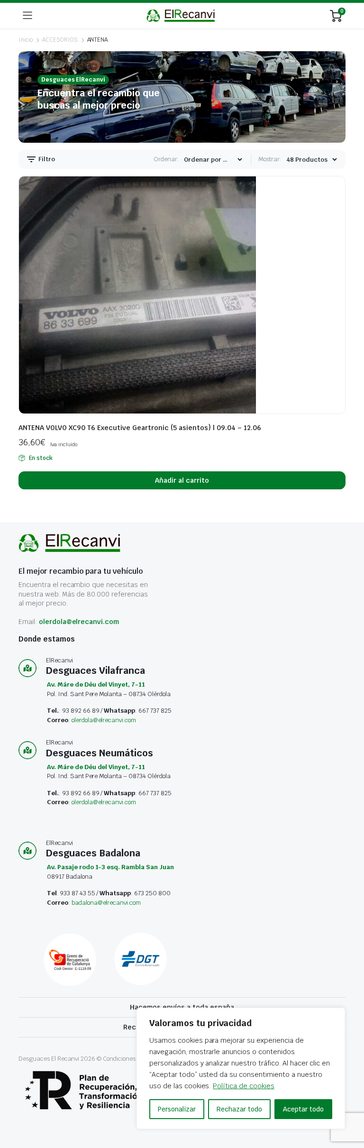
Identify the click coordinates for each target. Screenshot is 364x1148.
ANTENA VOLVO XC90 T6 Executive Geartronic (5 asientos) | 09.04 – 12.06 (139, 427)
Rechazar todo (239, 1109)
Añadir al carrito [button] (182, 480)
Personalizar (177, 1109)
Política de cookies (243, 1086)
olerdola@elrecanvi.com (79, 621)
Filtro (46, 159)
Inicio (25, 40)
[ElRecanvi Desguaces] (181, 15)
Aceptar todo (303, 1109)
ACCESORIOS (60, 40)
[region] (240, 1068)
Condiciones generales (133, 1059)
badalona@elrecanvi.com (106, 903)
